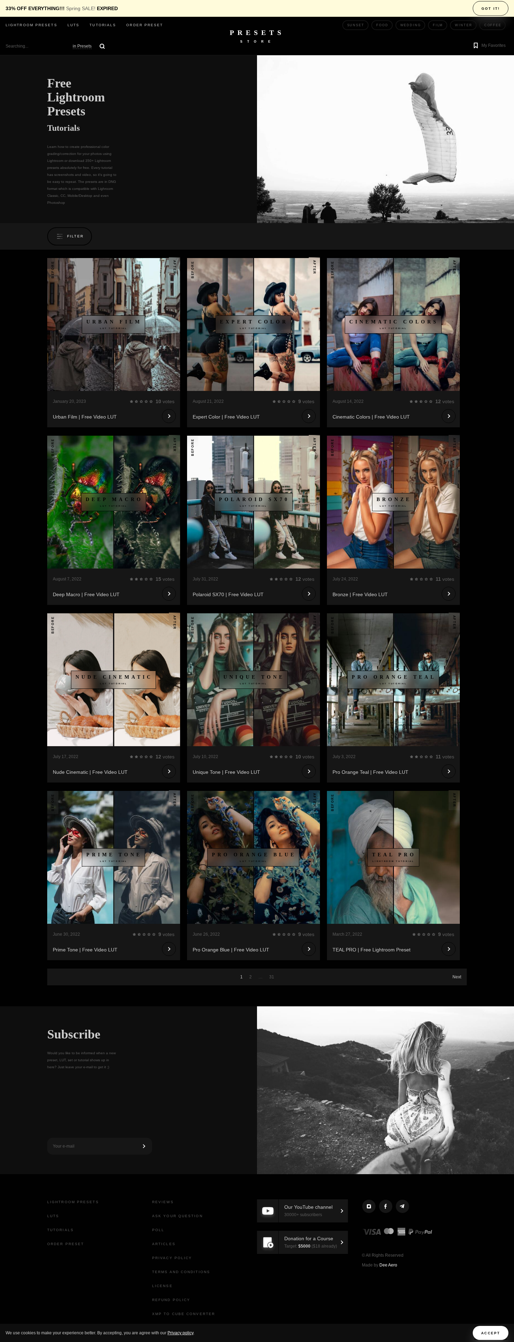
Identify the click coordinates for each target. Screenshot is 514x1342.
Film (438, 25)
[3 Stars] (141, 401)
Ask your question (177, 1216)
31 (271, 977)
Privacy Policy (172, 1258)
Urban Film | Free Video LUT (85, 417)
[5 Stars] (151, 401)
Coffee (492, 25)
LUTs (73, 25)
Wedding (410, 25)
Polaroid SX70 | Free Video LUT (228, 594)
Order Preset (144, 25)
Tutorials (103, 25)
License (162, 1286)
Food (382, 25)
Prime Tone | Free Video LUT (85, 949)
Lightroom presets (31, 25)
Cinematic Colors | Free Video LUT (371, 417)
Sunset (355, 25)
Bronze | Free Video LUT (360, 594)
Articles (164, 1244)
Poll (158, 1230)
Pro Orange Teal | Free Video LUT (370, 772)
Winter (463, 25)
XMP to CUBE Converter (183, 1314)
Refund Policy (171, 1300)
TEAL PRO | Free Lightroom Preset (372, 949)
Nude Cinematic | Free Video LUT (90, 772)
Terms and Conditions (181, 1272)
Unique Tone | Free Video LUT (226, 772)
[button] (489, 46)
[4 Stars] (146, 401)
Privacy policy (180, 1332)
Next (456, 977)
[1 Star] (131, 401)
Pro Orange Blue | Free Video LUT (231, 949)
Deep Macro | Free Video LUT (86, 594)
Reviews (163, 1202)
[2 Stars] (136, 401)
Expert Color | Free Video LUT (226, 417)
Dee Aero (388, 1265)
